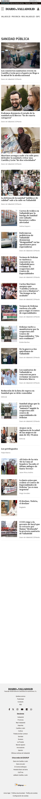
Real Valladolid (28, 17)
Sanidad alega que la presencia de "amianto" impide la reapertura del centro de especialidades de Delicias (29, 410)
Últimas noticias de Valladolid (20, 753)
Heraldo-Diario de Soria (20, 769)
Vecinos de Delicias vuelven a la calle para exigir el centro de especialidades (29, 309)
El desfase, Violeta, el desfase (28, 502)
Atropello (35, 3)
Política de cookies (31, 793)
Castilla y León (20, 728)
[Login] (38, 9)
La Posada (20, 742)
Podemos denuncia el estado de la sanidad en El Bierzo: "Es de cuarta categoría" (18, 115)
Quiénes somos (20, 696)
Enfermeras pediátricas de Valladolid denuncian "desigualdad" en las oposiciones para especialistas (29, 240)
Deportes (20, 725)
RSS (20, 704)
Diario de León (20, 764)
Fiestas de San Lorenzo (20, 734)
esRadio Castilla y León (20, 775)
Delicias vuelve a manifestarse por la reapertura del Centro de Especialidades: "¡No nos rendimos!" (29, 333)
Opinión (20, 750)
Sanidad (20, 736)
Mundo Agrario (20, 745)
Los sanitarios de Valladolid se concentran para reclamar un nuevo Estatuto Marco (28, 374)
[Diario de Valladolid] (20, 9)
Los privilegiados (9, 449)
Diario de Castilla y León (20, 761)
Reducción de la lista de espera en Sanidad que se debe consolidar (17, 391)
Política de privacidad (18, 793)
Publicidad (20, 699)
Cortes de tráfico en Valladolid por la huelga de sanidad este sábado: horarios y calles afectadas (29, 217)
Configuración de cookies (20, 796)
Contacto (20, 702)
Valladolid (5, 17)
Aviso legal (7, 793)
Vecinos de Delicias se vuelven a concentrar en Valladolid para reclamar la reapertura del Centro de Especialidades (28, 265)
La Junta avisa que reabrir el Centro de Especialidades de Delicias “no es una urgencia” (29, 485)
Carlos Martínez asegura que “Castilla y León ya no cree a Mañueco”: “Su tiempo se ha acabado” (29, 290)
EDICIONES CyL (33, 1)
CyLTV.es (20, 772)
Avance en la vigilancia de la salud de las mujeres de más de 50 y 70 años (29, 431)
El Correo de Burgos (20, 767)
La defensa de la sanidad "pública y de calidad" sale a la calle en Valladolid (19, 199)
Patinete (28, 3)
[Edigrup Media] (20, 784)
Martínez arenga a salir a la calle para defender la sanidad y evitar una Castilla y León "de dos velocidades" (19, 158)
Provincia (16, 17)
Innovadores (20, 747)
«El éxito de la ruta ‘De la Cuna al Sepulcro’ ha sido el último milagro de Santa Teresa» (28, 464)
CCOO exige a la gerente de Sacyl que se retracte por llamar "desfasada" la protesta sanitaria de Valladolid (29, 528)
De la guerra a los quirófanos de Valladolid (28, 351)
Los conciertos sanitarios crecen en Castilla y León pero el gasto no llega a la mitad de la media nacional (20, 73)
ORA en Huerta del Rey (17, 3)
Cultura (20, 731)
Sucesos (20, 739)
